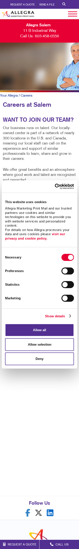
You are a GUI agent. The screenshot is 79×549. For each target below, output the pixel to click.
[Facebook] (27, 512)
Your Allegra (9, 96)
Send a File (46, 5)
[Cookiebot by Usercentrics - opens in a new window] (56, 186)
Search (64, 4)
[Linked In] (50, 512)
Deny (39, 359)
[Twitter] (38, 512)
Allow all (39, 330)
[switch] (67, 270)
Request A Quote (22, 5)
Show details (55, 316)
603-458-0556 (47, 36)
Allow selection (39, 344)
